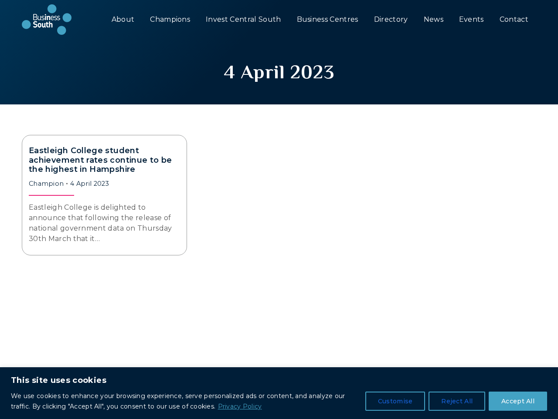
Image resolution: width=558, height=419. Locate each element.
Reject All (457, 401)
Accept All (517, 401)
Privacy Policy (240, 406)
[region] (279, 393)
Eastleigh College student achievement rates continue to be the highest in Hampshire (100, 160)
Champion (46, 184)
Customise (395, 401)
